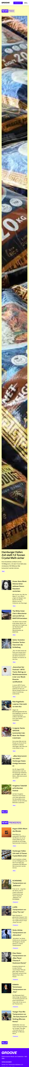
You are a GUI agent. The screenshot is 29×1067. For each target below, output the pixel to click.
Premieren (15, 902)
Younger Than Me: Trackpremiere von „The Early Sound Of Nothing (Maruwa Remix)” (19, 1017)
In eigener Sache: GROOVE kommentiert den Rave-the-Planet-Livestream (18, 733)
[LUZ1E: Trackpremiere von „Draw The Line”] (6, 911)
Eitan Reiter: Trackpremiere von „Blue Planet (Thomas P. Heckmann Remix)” (19, 958)
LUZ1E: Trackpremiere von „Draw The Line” (19, 909)
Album (14, 846)
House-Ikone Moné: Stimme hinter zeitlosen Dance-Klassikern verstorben (19, 586)
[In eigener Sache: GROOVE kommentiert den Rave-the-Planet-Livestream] (6, 732)
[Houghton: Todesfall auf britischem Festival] (6, 789)
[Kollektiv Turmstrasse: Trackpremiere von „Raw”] (6, 988)
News (3, 571)
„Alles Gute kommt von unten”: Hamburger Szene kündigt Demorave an (19, 761)
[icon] (25, 3)
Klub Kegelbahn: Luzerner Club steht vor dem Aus (19, 704)
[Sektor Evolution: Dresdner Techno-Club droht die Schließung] (6, 644)
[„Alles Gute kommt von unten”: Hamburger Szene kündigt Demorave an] (6, 760)
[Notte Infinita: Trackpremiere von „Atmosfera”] (6, 934)
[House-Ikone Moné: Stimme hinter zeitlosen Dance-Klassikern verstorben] (6, 585)
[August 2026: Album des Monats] (6, 832)
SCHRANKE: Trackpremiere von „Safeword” (19, 883)
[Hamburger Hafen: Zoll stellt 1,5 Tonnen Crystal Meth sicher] (14, 282)
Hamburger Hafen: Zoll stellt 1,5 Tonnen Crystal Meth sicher (13, 555)
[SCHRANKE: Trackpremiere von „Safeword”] (6, 884)
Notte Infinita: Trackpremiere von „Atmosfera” (19, 932)
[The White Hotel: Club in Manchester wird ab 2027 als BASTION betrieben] (6, 615)
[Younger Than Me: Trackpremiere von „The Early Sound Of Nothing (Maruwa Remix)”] (6, 1015)
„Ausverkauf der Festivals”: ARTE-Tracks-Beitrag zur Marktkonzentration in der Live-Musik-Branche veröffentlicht (19, 674)
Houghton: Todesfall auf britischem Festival (19, 788)
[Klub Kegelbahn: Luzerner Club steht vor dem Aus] (6, 705)
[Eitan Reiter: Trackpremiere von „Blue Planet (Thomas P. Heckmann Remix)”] (6, 957)
